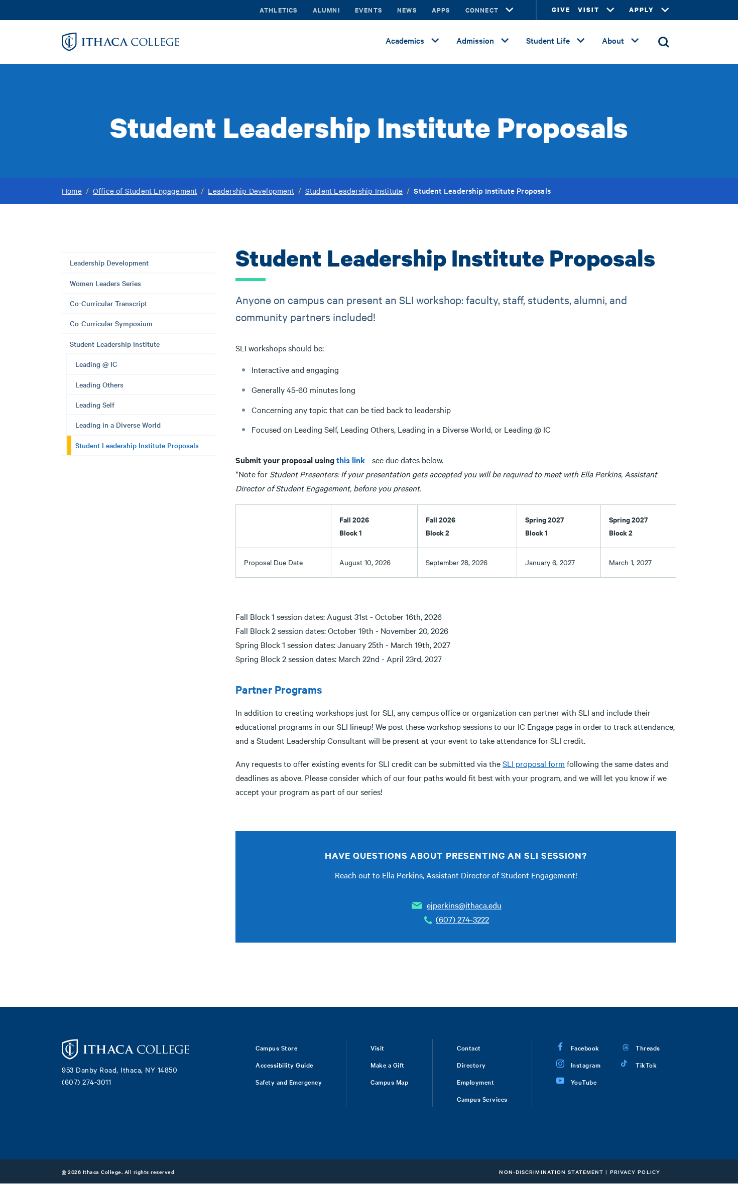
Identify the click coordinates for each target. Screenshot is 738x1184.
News (407, 10)
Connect (482, 10)
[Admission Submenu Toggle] (505, 40)
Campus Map (389, 1081)
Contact (469, 1047)
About (613, 40)
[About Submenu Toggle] (635, 40)
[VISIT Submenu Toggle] (610, 10)
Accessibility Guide (284, 1064)
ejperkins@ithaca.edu (464, 904)
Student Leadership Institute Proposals (137, 445)
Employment (475, 1081)
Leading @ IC (96, 364)
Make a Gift (388, 1064)
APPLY (641, 10)
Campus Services (482, 1098)
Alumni (326, 10)
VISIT (588, 10)
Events (368, 10)
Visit (378, 1047)
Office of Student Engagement (145, 191)
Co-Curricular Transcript (108, 303)
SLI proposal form (534, 763)
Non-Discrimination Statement (551, 1171)
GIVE (561, 10)
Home (72, 191)
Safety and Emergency (289, 1081)
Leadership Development (251, 191)
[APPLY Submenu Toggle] (665, 10)
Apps (441, 10)
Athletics (279, 10)
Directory (471, 1064)
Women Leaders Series (105, 283)
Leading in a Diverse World (118, 425)
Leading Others (99, 384)
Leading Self (94, 405)
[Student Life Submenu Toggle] (581, 40)
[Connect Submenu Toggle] (510, 10)
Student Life (548, 40)
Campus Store (276, 1047)
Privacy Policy (635, 1171)
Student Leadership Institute (354, 191)
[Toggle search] (663, 42)
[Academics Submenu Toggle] (435, 40)
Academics (405, 40)
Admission (475, 40)
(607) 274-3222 (462, 919)
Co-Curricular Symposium (111, 323)
